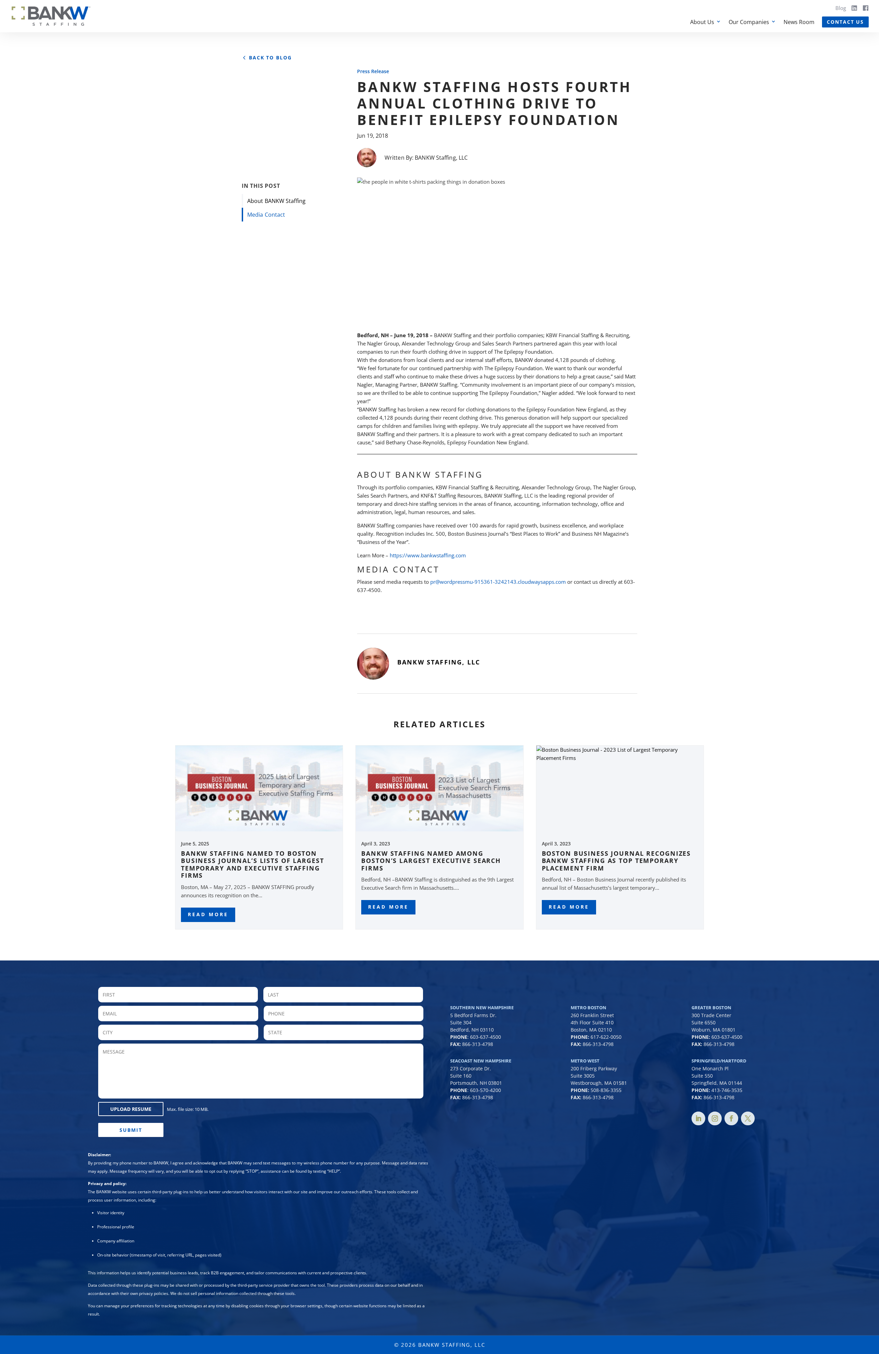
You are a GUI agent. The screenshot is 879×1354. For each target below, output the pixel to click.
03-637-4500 (728, 1037)
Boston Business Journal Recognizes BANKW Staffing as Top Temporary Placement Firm (616, 860)
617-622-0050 (606, 1037)
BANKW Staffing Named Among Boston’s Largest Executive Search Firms (431, 860)
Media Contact (266, 214)
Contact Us (845, 22)
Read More (208, 914)
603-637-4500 (485, 1037)
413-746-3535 (726, 1090)
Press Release (373, 71)
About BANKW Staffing (276, 201)
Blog (840, 7)
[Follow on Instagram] (715, 1118)
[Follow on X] (748, 1118)
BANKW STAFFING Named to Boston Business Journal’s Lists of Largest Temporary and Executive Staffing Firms (252, 864)
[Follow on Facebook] (731, 1118)
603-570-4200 (485, 1090)
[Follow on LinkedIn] (698, 1118)
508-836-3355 (606, 1090)
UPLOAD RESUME (130, 1109)
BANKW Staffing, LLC (441, 157)
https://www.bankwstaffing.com (428, 555)
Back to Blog (270, 58)
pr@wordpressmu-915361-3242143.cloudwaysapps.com (498, 581)
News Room (799, 22)
